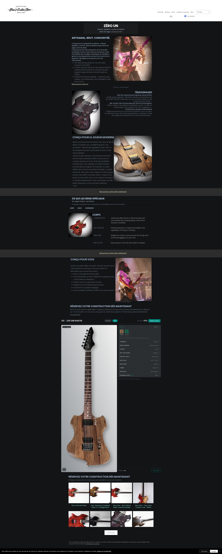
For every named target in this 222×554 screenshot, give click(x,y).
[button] (172, 16)
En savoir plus (75, 315)
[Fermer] (220, 551)
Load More (111, 533)
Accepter (214, 551)
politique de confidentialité (104, 551)
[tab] (72, 208)
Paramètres (204, 551)
